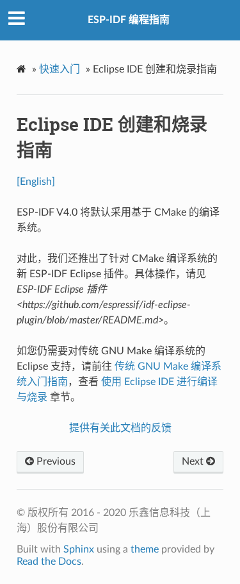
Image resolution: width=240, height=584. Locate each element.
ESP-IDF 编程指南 (129, 20)
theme (145, 549)
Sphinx (78, 549)
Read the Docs (49, 561)
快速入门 (59, 69)
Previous (55, 461)
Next (194, 461)
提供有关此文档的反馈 (120, 428)
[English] (36, 181)
